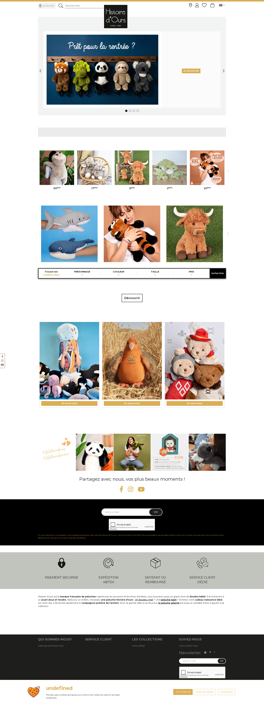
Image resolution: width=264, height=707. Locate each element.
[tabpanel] (132, 69)
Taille (155, 272)
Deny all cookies (204, 692)
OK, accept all (183, 692)
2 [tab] (130, 111)
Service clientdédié (202, 580)
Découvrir (132, 298)
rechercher (217, 273)
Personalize (226, 692)
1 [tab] (126, 111)
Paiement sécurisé (61, 577)
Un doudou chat (144, 599)
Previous (40, 69)
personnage (82, 272)
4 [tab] (138, 111)
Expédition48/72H (108, 580)
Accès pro (49, 6)
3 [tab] (134, 111)
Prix (191, 272)
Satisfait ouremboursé (155, 580)
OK (156, 512)
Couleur (118, 272)
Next (223, 69)
